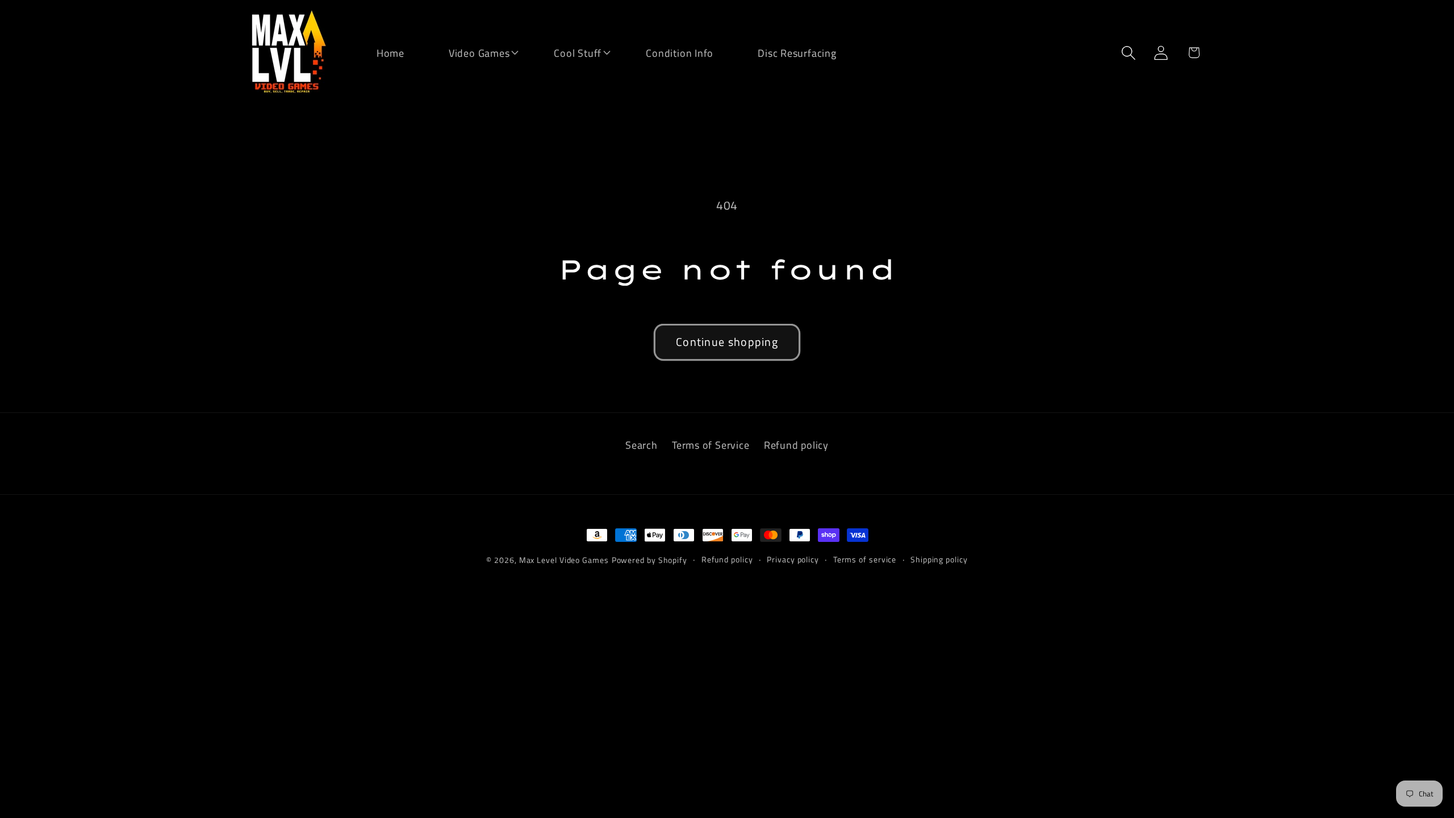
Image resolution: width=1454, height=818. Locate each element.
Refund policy (796, 445)
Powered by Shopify (649, 560)
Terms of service (865, 559)
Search (641, 445)
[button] (472, 52)
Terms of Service (710, 445)
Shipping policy (939, 559)
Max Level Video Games (564, 560)
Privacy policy (793, 559)
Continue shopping (727, 341)
